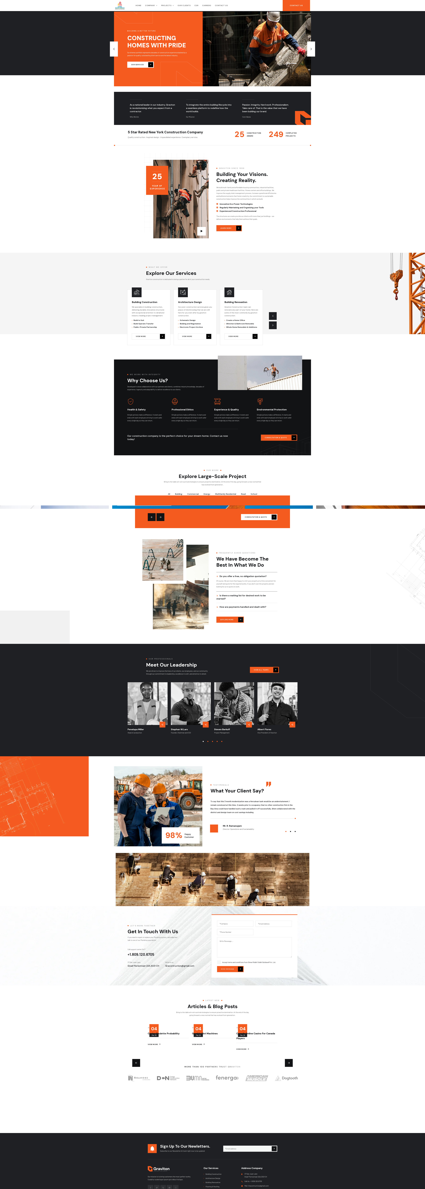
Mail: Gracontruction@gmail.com (256, 1186)
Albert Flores (264, 729)
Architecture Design (190, 302)
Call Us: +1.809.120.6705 (253, 1181)
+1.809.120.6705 (141, 954)
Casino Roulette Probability (164, 1033)
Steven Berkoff (222, 729)
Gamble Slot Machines (205, 1033)
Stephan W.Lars (179, 729)
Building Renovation (235, 302)
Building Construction (144, 302)
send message (228, 969)
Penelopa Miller (136, 729)
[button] (114, 49)
